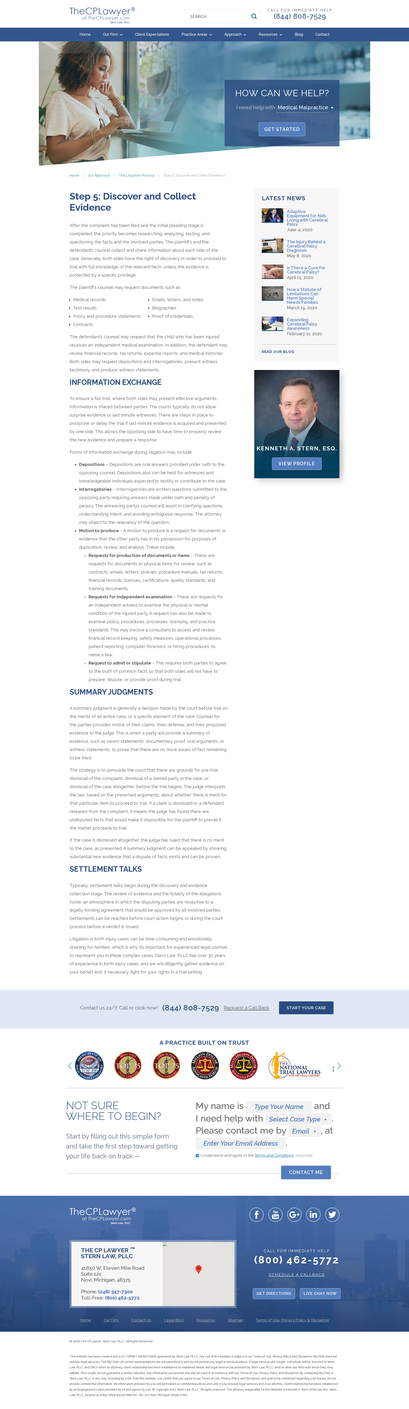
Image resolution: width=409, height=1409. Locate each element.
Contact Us (141, 1320)
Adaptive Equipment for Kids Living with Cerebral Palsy (307, 217)
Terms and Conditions (274, 1155)
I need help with (255, 107)
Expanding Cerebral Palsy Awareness (302, 324)
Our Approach (99, 175)
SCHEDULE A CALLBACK (297, 1274)
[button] (306, 107)
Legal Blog (173, 1320)
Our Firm (111, 34)
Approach (233, 34)
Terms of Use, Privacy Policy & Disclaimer (292, 1320)
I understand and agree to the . (256, 1155)
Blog (299, 34)
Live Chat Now (320, 1293)
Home (85, 34)
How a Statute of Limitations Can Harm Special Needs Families (304, 295)
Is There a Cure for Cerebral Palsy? (306, 270)
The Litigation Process (137, 175)
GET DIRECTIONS (274, 1293)
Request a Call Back (246, 1008)
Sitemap (235, 1320)
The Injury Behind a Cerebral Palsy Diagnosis (306, 246)
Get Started (282, 129)
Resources (269, 34)
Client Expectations (152, 34)
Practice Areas (195, 34)
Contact (322, 34)
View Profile (296, 463)
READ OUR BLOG (278, 352)
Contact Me (306, 1172)
